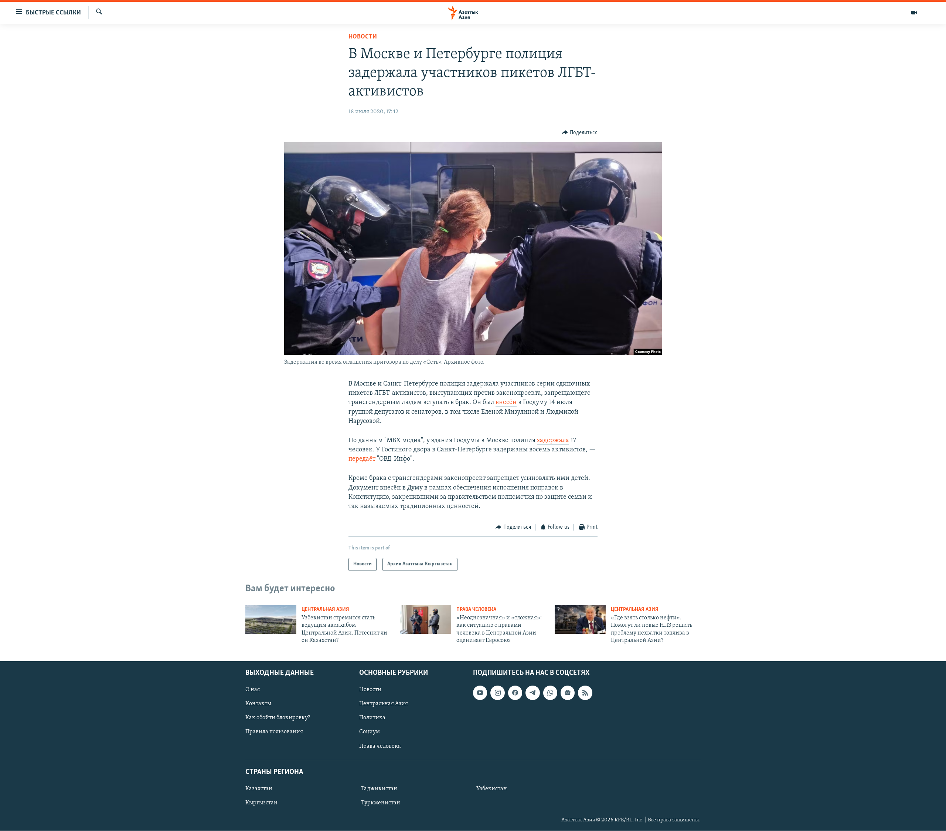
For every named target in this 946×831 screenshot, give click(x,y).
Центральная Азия (325, 609)
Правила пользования (274, 732)
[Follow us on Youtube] (480, 693)
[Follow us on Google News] (568, 693)
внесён (506, 402)
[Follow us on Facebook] (515, 693)
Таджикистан (379, 789)
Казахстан (258, 789)
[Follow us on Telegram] (532, 693)
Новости (362, 37)
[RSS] (585, 693)
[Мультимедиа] (914, 12)
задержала (553, 440)
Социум (369, 732)
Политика (372, 718)
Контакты (258, 704)
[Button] (580, 133)
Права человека (476, 609)
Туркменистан (380, 803)
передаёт (361, 459)
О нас (252, 690)
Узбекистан (491, 789)
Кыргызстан (261, 803)
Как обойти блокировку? (277, 718)
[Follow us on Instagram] (497, 693)
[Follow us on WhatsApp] (550, 693)
